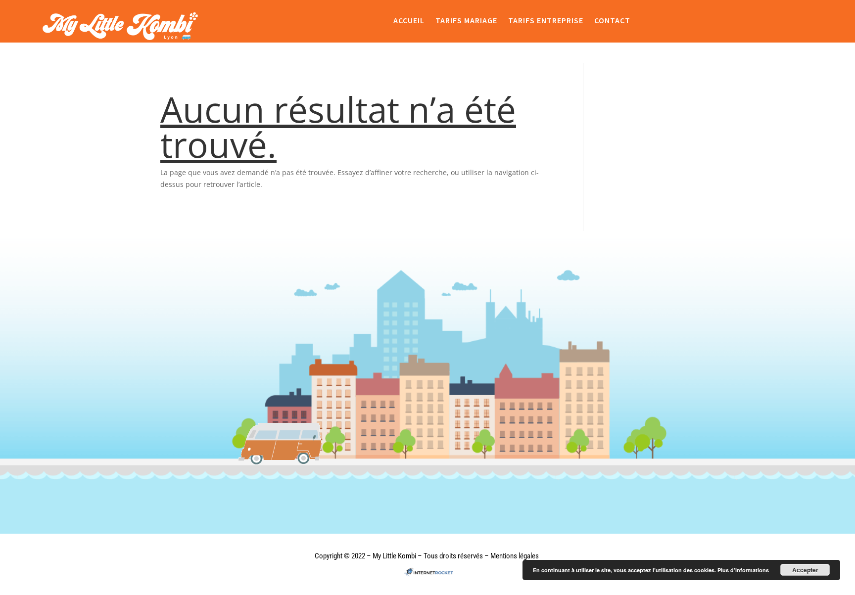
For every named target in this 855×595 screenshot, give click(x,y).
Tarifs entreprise (545, 20)
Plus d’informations (743, 570)
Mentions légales (514, 555)
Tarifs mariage (466, 20)
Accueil (409, 20)
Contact (612, 20)
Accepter (805, 569)
